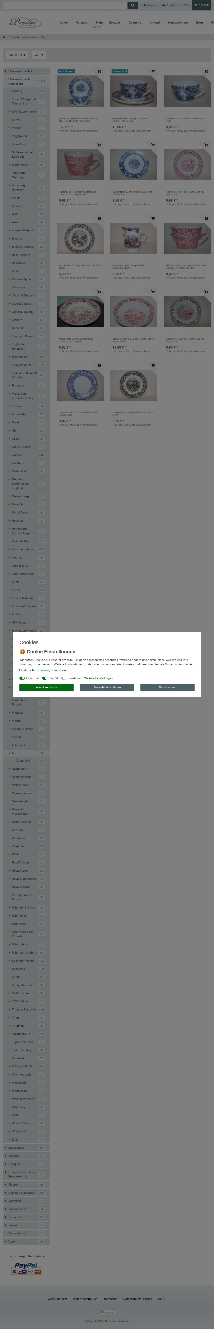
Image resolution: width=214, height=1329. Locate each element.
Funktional (74, 678)
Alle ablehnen (167, 687)
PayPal (53, 678)
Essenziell (32, 678)
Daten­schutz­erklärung (35, 670)
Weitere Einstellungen (98, 678)
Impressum (61, 670)
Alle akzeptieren (46, 687)
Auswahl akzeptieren (107, 687)
